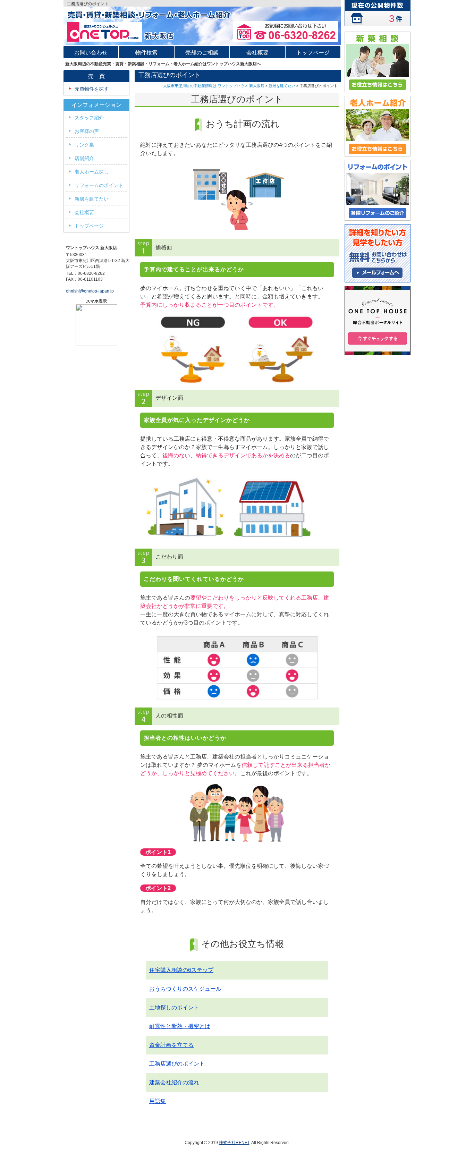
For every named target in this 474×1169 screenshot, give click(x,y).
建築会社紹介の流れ (174, 1082)
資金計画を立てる (171, 1045)
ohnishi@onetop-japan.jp (90, 291)
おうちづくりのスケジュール (185, 989)
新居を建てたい (282, 86)
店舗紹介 (84, 158)
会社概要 (84, 212)
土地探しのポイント (174, 1007)
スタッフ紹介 (89, 117)
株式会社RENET (234, 1142)
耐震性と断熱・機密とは (179, 1026)
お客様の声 (87, 131)
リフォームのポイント (99, 185)
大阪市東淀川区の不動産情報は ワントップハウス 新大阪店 (213, 86)
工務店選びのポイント (177, 1064)
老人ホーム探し (92, 172)
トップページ (89, 226)
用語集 (157, 1101)
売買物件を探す (92, 89)
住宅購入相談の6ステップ (181, 970)
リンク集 (84, 144)
